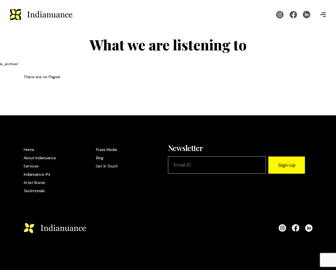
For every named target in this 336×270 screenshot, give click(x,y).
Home (29, 149)
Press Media (106, 149)
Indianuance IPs (37, 174)
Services (31, 166)
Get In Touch (107, 166)
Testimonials (34, 190)
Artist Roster (34, 182)
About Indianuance (40, 157)
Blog (100, 157)
